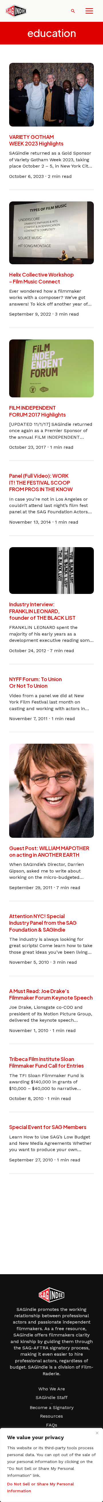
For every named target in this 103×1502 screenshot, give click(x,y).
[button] (73, 10)
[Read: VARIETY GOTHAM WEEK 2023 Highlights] (51, 94)
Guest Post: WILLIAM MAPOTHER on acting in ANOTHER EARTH (49, 851)
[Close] (97, 1432)
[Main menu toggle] (89, 11)
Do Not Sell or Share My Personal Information (40, 1487)
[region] (51, 1465)
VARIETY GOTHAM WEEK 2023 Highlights (36, 140)
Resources (51, 1416)
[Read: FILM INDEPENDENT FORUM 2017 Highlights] (51, 368)
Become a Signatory (52, 1407)
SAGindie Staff (52, 1397)
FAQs (51, 1425)
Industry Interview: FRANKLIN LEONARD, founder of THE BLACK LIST (42, 611)
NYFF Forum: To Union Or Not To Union (35, 682)
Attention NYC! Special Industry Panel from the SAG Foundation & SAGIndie (43, 923)
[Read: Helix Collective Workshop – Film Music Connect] (51, 232)
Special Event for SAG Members (47, 1127)
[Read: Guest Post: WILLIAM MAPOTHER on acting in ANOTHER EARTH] (51, 790)
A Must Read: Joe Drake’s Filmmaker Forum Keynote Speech (51, 994)
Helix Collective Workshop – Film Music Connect (41, 277)
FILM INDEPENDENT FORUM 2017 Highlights (37, 410)
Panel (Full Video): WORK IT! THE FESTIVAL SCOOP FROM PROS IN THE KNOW (41, 482)
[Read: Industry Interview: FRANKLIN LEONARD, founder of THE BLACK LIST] (51, 570)
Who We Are (51, 1389)
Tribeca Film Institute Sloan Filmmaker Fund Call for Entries (46, 1062)
